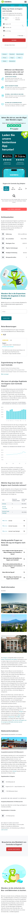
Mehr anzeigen (5, 374)
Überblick (12, 54)
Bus (19, 715)
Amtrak (4, 503)
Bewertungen (20, 54)
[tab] (7, 19)
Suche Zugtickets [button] (14, 849)
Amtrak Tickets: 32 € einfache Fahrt (10, 368)
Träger (12, 57)
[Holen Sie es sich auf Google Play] (20, 156)
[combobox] (14, 24)
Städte (4, 61)
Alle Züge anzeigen (14, 209)
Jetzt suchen (4, 829)
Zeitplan (5, 54)
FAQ (19, 57)
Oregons (5, 657)
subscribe (6, 318)
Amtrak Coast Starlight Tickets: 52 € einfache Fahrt (14, 371)
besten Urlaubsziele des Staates (9, 659)
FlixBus (18, 716)
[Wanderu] (6, 2)
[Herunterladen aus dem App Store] (7, 156)
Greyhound (11, 716)
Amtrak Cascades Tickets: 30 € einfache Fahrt (12, 370)
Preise (4, 57)
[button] (25, 2)
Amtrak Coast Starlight (8, 346)
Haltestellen (12, 61)
